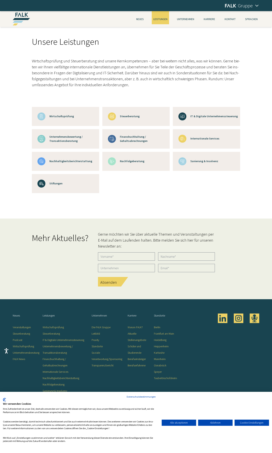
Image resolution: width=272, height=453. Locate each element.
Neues (140, 19)
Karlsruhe (159, 352)
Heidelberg (160, 340)
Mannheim (160, 359)
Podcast (17, 340)
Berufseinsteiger (137, 359)
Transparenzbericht (102, 365)
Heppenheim (161, 346)
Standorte (97, 346)
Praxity (95, 340)
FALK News (19, 359)
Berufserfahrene (137, 365)
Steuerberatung (21, 333)
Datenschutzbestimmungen (141, 396)
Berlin (157, 327)
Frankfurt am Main (164, 333)
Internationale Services (55, 372)
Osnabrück (160, 365)
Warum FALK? (135, 327)
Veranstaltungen (22, 327)
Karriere (209, 19)
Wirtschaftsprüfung (23, 346)
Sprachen (251, 19)
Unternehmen (185, 19)
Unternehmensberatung (26, 352)
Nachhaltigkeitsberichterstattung (61, 378)
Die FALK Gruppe (101, 327)
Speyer (158, 372)
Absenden (108, 282)
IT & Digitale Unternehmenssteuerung (63, 340)
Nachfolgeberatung (54, 384)
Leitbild (96, 333)
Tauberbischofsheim (165, 378)
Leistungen (160, 19)
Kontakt (230, 19)
